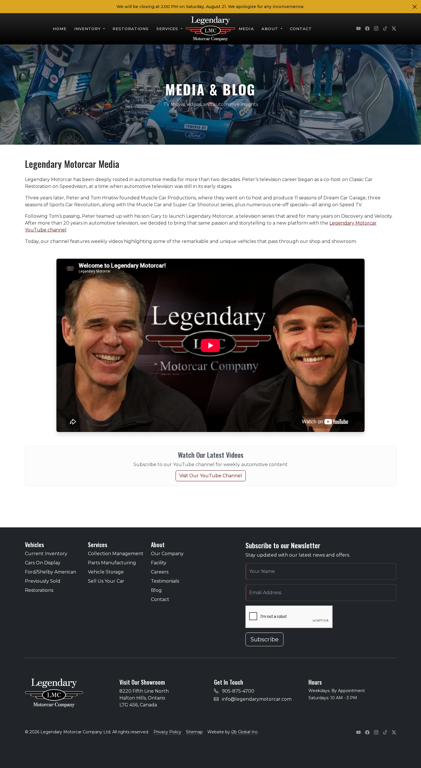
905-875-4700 (238, 691)
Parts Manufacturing (112, 562)
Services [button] (168, 28)
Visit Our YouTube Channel (210, 475)
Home (59, 28)
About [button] (270, 28)
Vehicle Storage (106, 572)
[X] (394, 29)
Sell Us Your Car (106, 581)
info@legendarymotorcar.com (257, 699)
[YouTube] (358, 29)
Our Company (167, 553)
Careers (159, 572)
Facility (158, 562)
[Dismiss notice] (415, 7)
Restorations (131, 28)
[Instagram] (376, 29)
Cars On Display (42, 562)
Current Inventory (46, 553)
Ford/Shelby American (50, 572)
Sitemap (194, 731)
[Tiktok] (385, 29)
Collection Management (115, 553)
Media (246, 28)
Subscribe (264, 639)
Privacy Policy (167, 731)
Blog (156, 590)
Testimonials (165, 581)
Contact (301, 28)
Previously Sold (42, 581)
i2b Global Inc (244, 731)
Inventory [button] (88, 28)
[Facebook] (367, 29)
